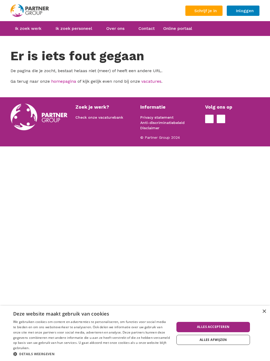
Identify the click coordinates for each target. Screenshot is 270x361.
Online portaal (177, 28)
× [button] (264, 311)
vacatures (151, 81)
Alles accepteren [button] (213, 327)
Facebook (209, 119)
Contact (146, 28)
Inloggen (245, 10)
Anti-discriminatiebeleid (162, 123)
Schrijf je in (205, 10)
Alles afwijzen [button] (213, 339)
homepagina (63, 81)
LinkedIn (221, 119)
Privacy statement (156, 117)
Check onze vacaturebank (99, 117)
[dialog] (135, 333)
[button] (91, 354)
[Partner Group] (48, 10)
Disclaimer (150, 128)
